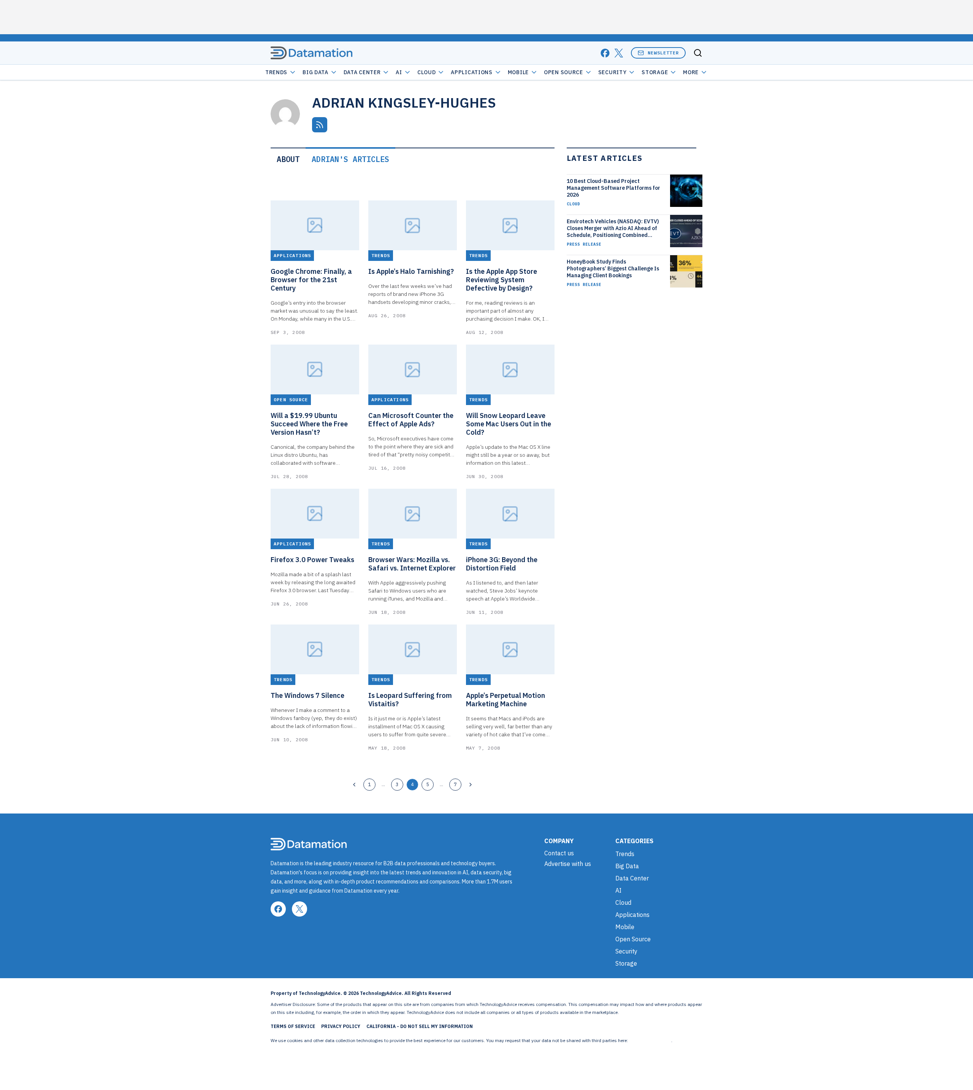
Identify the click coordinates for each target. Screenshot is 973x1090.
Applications (471, 72)
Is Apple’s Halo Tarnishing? (411, 271)
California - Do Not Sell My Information (419, 1026)
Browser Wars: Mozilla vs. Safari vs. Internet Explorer (412, 564)
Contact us (559, 853)
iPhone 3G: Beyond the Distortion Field (501, 564)
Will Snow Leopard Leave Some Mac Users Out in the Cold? (508, 424)
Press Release (584, 244)
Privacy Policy (340, 1026)
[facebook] (605, 53)
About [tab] (288, 159)
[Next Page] (470, 785)
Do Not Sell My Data (650, 1040)
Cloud (426, 72)
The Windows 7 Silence (307, 695)
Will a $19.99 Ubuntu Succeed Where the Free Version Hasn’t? (309, 424)
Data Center (362, 72)
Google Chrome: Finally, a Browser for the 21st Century (311, 279)
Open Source (563, 72)
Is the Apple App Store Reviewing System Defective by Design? (501, 279)
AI (399, 72)
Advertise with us (567, 864)
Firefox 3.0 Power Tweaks (312, 560)
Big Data (315, 72)
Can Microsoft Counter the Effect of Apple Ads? (410, 420)
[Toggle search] (697, 52)
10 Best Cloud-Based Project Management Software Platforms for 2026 (613, 188)
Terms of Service (293, 1026)
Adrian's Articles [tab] (350, 159)
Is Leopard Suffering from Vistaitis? (410, 699)
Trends (276, 72)
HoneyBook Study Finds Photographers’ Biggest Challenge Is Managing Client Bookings (613, 268)
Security (612, 72)
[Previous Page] (354, 785)
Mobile (518, 72)
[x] (618, 53)
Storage (655, 72)
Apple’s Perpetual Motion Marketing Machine (505, 699)
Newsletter (663, 53)
